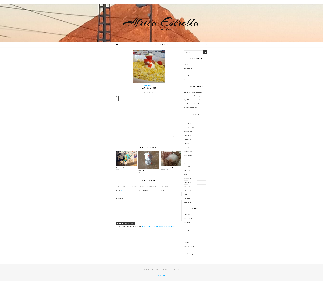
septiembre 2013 (189, 182)
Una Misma (188, 104)
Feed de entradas (189, 246)
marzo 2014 (187, 167)
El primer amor (202, 96)
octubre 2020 (188, 131)
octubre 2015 (188, 151)
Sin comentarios (177, 131)
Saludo (186, 72)
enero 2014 (187, 174)
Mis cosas (187, 222)
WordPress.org (188, 254)
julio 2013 (187, 186)
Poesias (186, 226)
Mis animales (188, 218)
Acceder (186, 242)
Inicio (118, 2)
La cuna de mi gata (167, 167)
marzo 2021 (187, 120)
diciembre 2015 (188, 147)
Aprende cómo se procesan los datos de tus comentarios (158, 226)
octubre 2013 (188, 178)
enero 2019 (187, 139)
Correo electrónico (144, 190)
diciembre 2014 (188, 155)
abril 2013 (187, 194)
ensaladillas (148, 85)
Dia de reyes (120, 167)
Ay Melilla (187, 76)
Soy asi (186, 64)
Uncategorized (188, 230)
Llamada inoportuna (190, 80)
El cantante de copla (196, 92)
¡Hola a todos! (196, 100)
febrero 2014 (188, 171)
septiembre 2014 (189, 159)
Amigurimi (141, 170)
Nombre (119, 190)
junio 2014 (187, 163)
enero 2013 (187, 202)
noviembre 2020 (189, 128)
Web (162, 190)
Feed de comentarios (190, 250)
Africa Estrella (161, 22)
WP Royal (167, 270)
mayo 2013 (187, 190)
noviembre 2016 (189, 143)
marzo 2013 (187, 198)
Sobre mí (123, 2)
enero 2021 (187, 124)
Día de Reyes (188, 68)
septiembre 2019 (189, 135)
